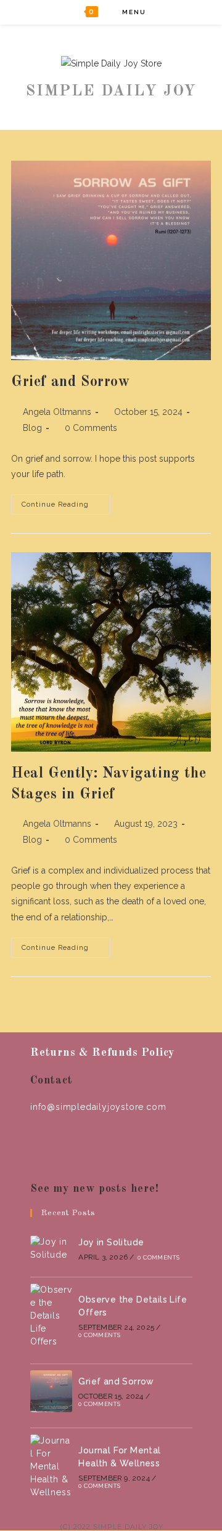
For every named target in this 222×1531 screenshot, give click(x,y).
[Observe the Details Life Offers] (51, 1316)
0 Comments (91, 428)
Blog (32, 428)
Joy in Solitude (111, 1242)
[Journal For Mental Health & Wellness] (51, 1466)
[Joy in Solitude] (51, 1248)
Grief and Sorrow (71, 382)
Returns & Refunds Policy (102, 1052)
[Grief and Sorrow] (51, 1391)
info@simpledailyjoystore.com (98, 1107)
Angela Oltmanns (57, 412)
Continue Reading (66, 507)
